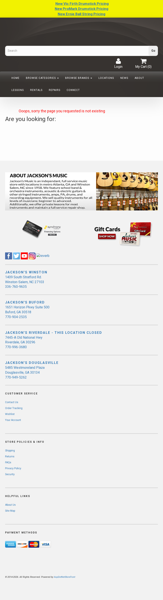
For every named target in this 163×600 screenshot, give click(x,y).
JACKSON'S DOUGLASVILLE (32, 363)
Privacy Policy (13, 468)
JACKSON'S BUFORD (25, 302)
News (124, 78)
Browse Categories (41, 78)
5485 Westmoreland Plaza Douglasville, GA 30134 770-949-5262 (25, 372)
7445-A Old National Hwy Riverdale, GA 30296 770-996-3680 (23, 342)
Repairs (54, 90)
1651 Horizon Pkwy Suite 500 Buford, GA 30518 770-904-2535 (27, 312)
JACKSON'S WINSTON (26, 272)
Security (10, 474)
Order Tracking (13, 408)
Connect (73, 90)
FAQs (8, 462)
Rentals (36, 90)
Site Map (10, 510)
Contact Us (11, 402)
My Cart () (143, 67)
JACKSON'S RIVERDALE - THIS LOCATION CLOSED (53, 333)
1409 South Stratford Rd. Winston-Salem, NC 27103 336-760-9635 (24, 282)
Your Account (13, 420)
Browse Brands (77, 78)
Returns (9, 456)
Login (118, 67)
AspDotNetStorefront (64, 577)
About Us (10, 504)
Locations (106, 78)
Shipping (10, 450)
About (139, 78)
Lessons (17, 90)
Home (15, 78)
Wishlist (10, 414)
